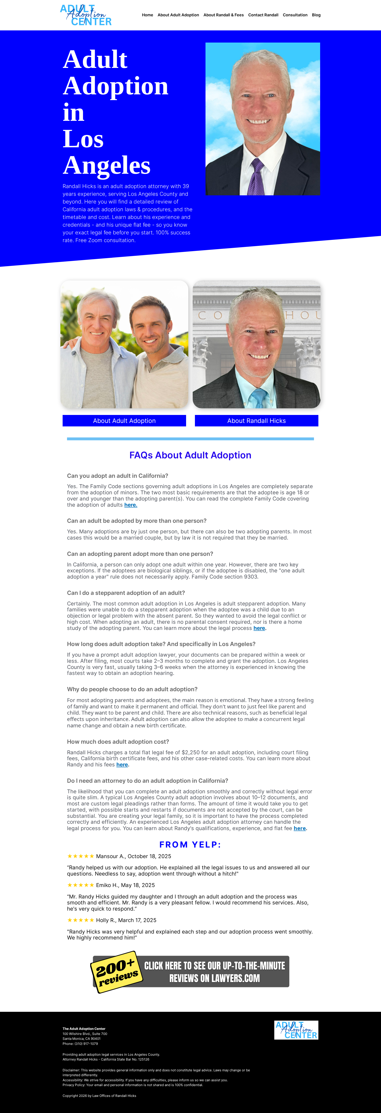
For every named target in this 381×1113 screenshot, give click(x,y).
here (259, 628)
